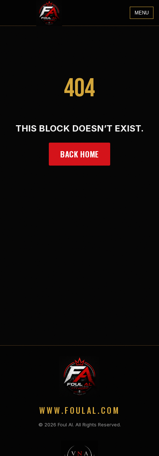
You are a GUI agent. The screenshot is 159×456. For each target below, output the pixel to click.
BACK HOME (79, 154)
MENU (142, 13)
